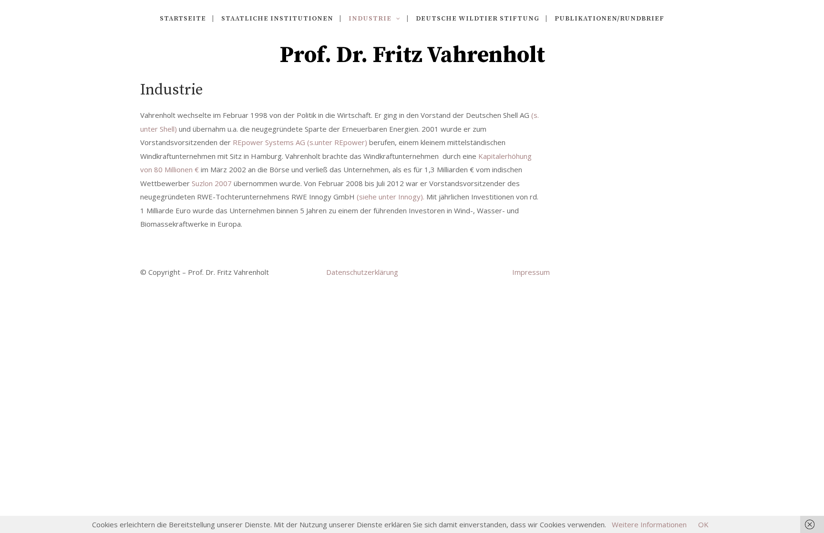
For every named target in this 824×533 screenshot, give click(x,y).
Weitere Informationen (649, 524)
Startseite (183, 18)
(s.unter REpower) (337, 142)
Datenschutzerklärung (362, 272)
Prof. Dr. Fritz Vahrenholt (412, 55)
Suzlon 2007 (212, 183)
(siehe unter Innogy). (391, 196)
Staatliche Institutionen (277, 18)
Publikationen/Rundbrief (609, 18)
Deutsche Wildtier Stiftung (477, 18)
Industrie (370, 18)
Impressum (531, 272)
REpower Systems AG (269, 142)
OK (703, 524)
